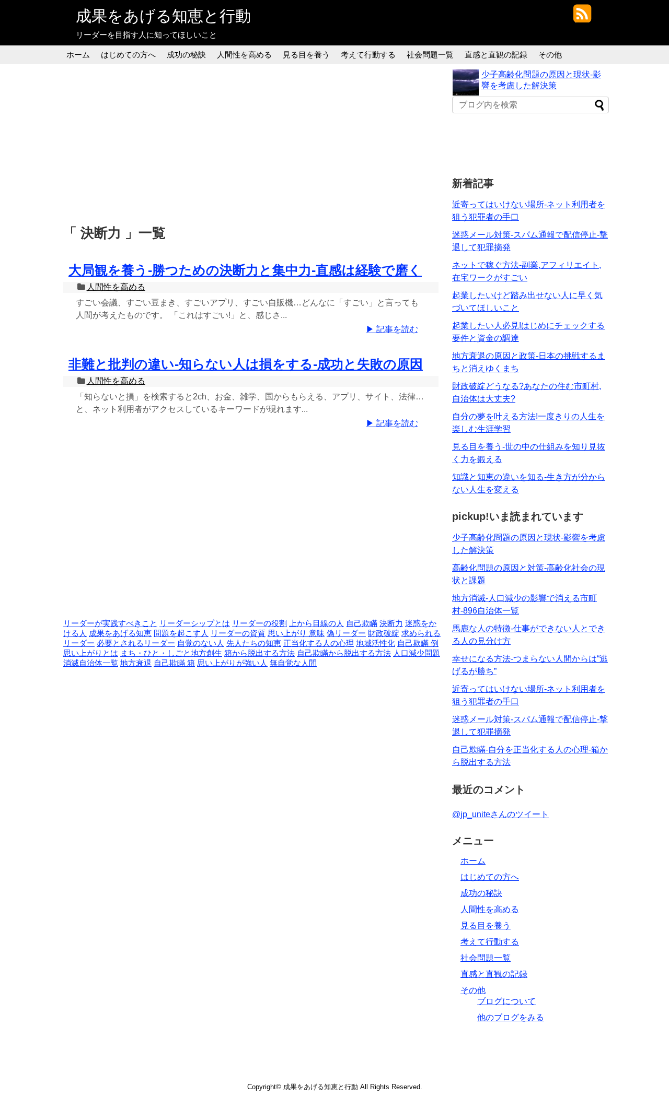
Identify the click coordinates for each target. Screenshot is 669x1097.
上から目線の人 (316, 623)
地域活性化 (375, 643)
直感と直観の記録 (496, 54)
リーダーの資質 (238, 633)
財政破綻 (383, 633)
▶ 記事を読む (392, 329)
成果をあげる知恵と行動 (163, 16)
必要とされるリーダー (136, 643)
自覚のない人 (200, 643)
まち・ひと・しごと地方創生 (171, 653)
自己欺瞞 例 (418, 643)
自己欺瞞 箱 (174, 663)
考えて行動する (368, 54)
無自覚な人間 (293, 663)
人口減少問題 (416, 653)
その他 (550, 54)
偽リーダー (346, 633)
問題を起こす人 (181, 633)
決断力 (391, 623)
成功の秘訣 (186, 54)
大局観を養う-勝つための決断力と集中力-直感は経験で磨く (245, 270)
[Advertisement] (253, 142)
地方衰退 (136, 663)
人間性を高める (244, 54)
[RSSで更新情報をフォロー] (582, 17)
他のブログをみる (510, 1017)
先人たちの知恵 (253, 643)
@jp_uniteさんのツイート (500, 814)
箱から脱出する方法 (259, 653)
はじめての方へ (128, 54)
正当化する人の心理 (318, 643)
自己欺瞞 (361, 623)
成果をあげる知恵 (120, 633)
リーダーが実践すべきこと (110, 623)
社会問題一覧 (430, 54)
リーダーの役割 (259, 623)
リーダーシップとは (194, 623)
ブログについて (506, 1001)
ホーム (78, 54)
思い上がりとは (90, 653)
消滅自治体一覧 (90, 663)
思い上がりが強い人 (232, 663)
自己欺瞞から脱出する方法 (344, 653)
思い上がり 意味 (296, 633)
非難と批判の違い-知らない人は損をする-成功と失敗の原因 (245, 364)
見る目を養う (306, 54)
